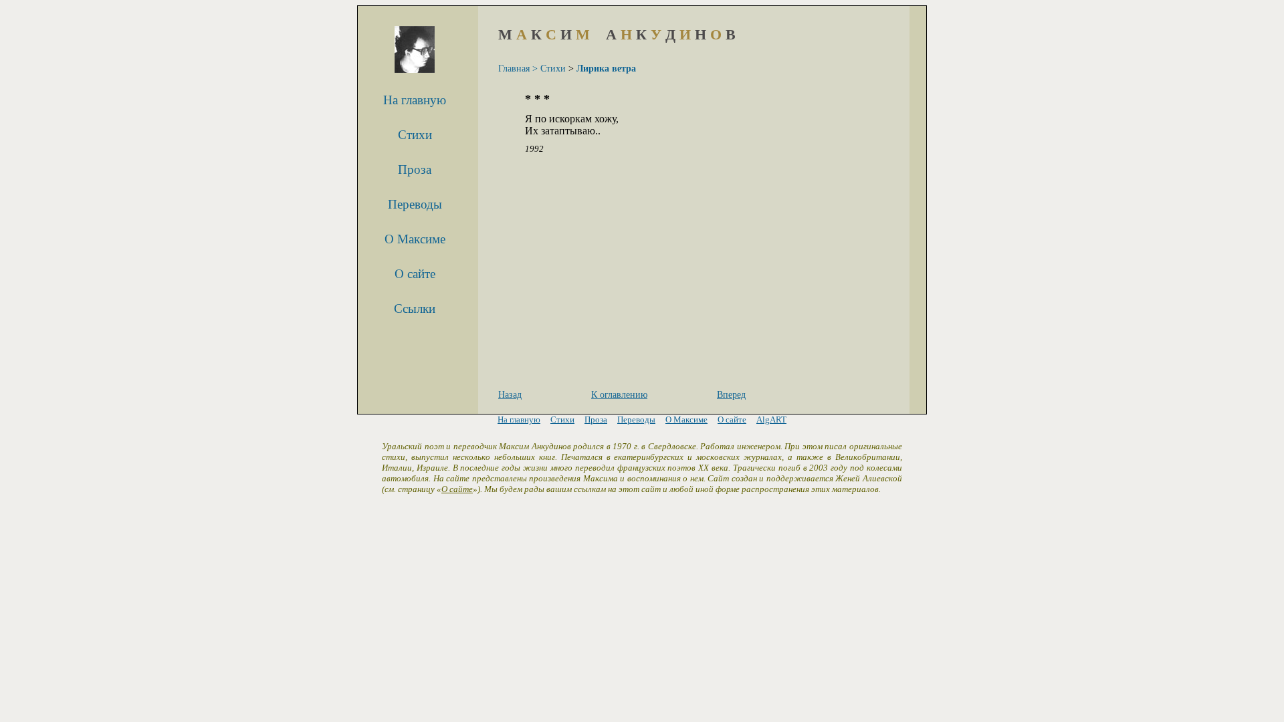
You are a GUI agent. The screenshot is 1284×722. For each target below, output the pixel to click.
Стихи (415, 135)
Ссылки (414, 309)
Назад (510, 395)
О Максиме (415, 239)
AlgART (771, 419)
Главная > (518, 69)
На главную (414, 100)
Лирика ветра (606, 69)
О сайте (415, 274)
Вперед (731, 395)
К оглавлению (619, 395)
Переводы (415, 204)
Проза (414, 169)
